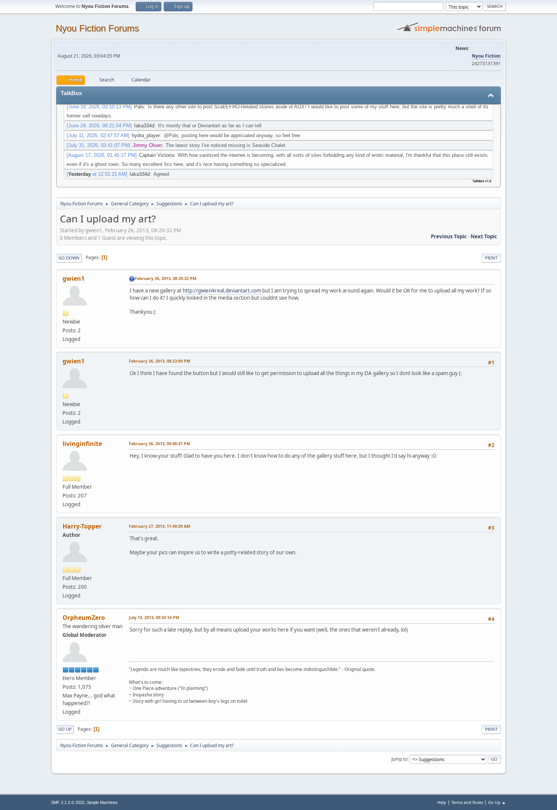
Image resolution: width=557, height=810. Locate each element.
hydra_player (146, 135)
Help (441, 802)
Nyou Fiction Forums (97, 28)
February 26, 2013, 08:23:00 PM (159, 361)
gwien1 (73, 278)
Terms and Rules (467, 802)
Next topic (484, 236)
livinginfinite (82, 443)
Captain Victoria (156, 155)
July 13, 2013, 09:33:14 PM (154, 617)
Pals (139, 106)
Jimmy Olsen (147, 145)
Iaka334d (144, 125)
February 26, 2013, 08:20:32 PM (165, 278)
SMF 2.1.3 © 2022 (67, 802)
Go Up (65, 729)
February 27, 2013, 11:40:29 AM (159, 526)
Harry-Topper (82, 526)
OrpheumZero (84, 617)
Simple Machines (102, 802)
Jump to (399, 758)
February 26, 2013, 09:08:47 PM (159, 443)
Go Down (69, 258)
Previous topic (449, 236)
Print (491, 258)
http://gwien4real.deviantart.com (222, 290)
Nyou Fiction (486, 56)
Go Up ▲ (497, 802)
